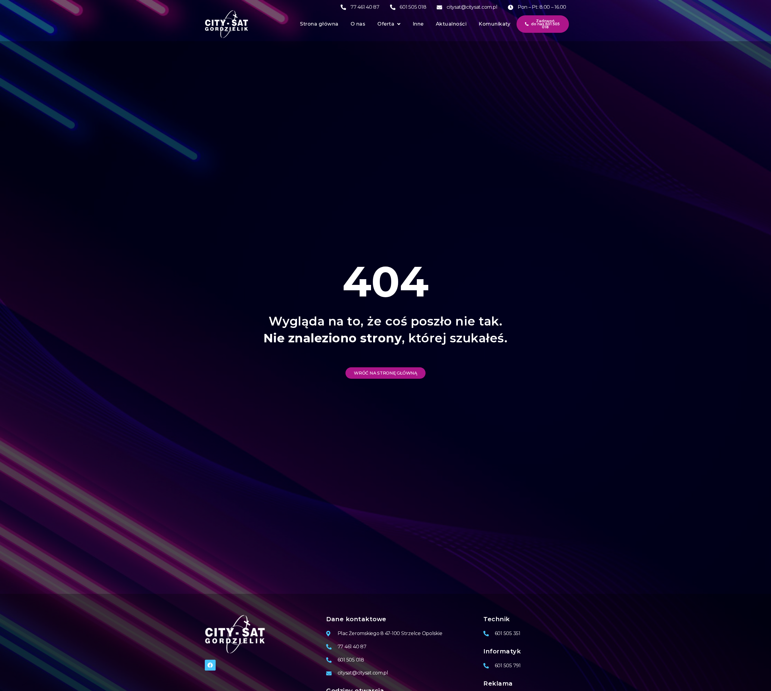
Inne (418, 24)
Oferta (385, 24)
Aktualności (451, 24)
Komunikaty (494, 24)
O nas (358, 24)
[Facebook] (210, 665)
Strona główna (319, 24)
